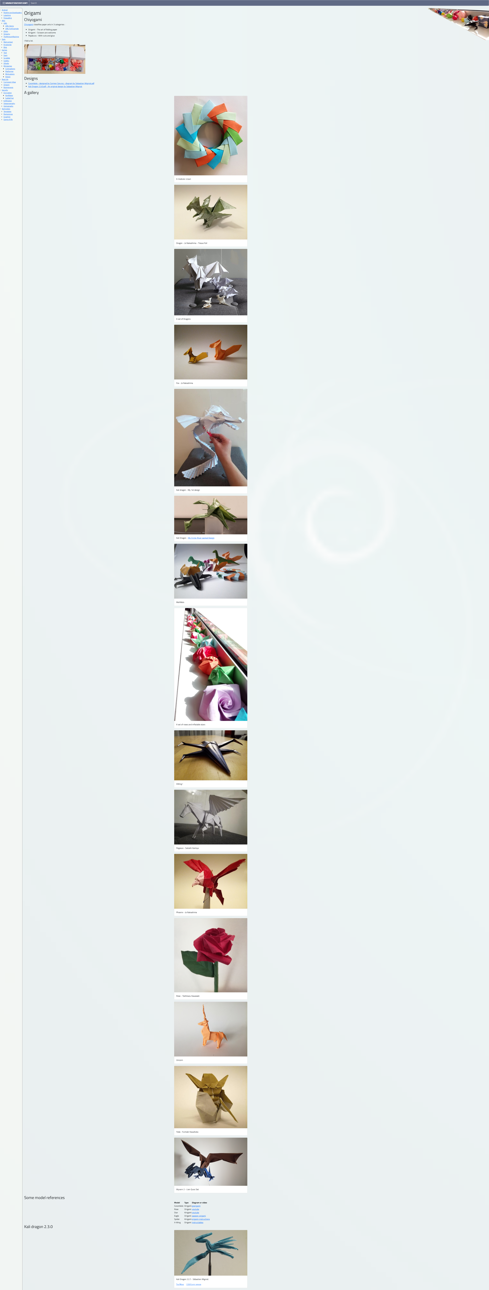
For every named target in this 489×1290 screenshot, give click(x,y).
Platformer (9, 71)
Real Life (5, 79)
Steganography (9, 103)
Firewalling (8, 18)
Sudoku (6, 60)
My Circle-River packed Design (201, 537)
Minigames (8, 66)
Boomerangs (8, 87)
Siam (5, 55)
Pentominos (8, 114)
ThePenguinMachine (11, 36)
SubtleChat (9, 98)
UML (5, 23)
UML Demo (9, 26)
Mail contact (8, 42)
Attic (3, 20)
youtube (195, 1209)
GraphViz (7, 116)
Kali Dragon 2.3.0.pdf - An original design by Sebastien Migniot (55, 86)
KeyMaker (9, 95)
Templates (7, 111)
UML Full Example (12, 28)
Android (5, 10)
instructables (197, 1222)
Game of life (8, 119)
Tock (5, 52)
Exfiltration (8, 100)
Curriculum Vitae (10, 82)
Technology (6, 108)
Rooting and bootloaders (13, 12)
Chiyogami (28, 24)
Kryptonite (7, 44)
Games (4, 50)
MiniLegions (10, 74)
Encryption (8, 92)
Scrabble (7, 58)
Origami (6, 84)
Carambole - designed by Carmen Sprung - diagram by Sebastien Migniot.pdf (61, 83)
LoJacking (7, 15)
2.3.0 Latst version (193, 1284)
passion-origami (199, 1215)
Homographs (8, 106)
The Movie (180, 1284)
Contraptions (10, 68)
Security (5, 90)
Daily (3, 39)
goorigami (196, 1205)
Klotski (7, 76)
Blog (5, 47)
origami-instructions (201, 1219)
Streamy (7, 34)
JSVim (6, 31)
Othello (6, 63)
